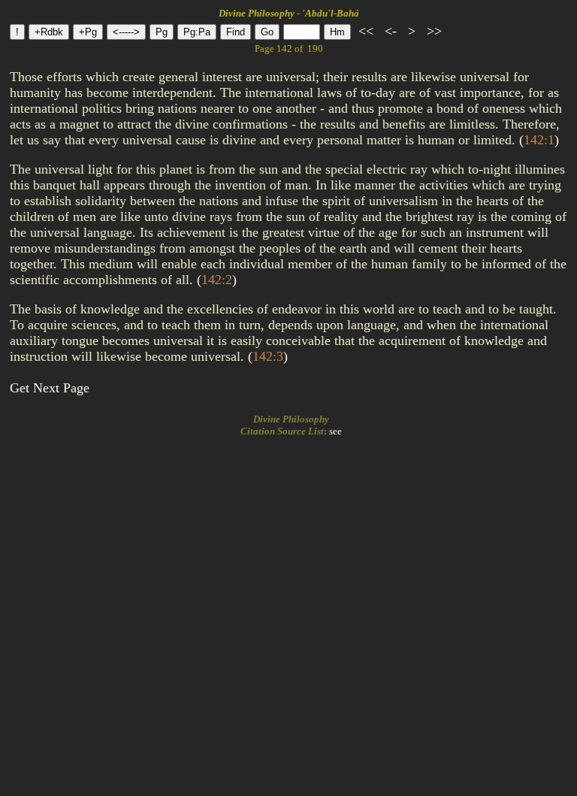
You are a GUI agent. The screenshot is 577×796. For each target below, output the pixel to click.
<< (366, 30)
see (335, 431)
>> (432, 30)
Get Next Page (49, 387)
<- (390, 30)
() (539, 139)
